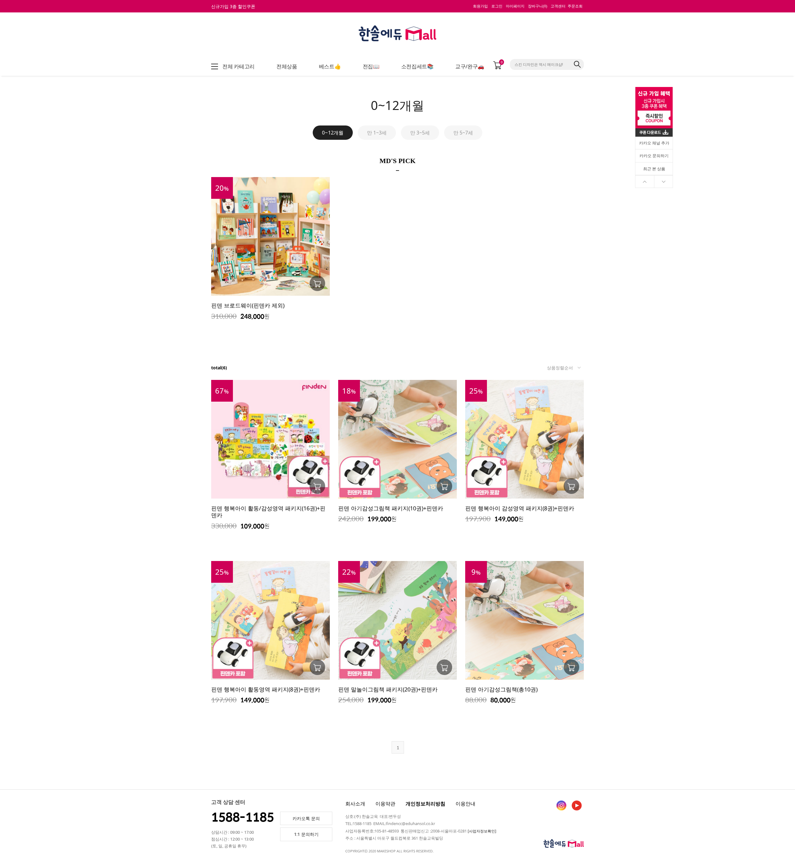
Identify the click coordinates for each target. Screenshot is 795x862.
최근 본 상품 (654, 168)
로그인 (496, 6)
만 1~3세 (377, 132)
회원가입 (480, 6)
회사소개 (355, 803)
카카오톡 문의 (306, 818)
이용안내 (465, 803)
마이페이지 (515, 6)
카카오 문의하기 (654, 155)
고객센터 (558, 6)
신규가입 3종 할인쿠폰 (233, 6)
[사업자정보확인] (482, 831)
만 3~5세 (420, 132)
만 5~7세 (463, 132)
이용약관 (385, 803)
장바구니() (537, 6)
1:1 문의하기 (306, 834)
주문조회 (575, 6)
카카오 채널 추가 (654, 143)
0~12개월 (332, 132)
